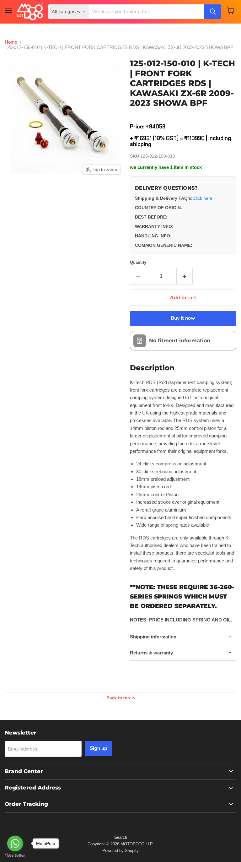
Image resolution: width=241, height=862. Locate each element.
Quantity (138, 262)
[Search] (212, 11)
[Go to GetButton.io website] (15, 856)
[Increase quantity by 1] (185, 276)
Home (11, 42)
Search (120, 837)
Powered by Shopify (120, 850)
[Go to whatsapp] (15, 843)
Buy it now (183, 318)
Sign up (98, 748)
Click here (202, 198)
